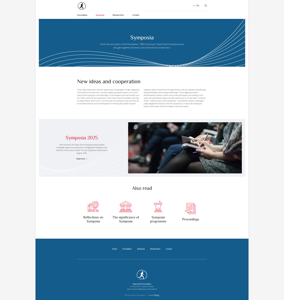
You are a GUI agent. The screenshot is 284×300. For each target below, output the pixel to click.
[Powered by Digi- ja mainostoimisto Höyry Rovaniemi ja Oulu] (153, 295)
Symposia (100, 15)
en (198, 5)
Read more (80, 159)
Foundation (82, 15)
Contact (135, 15)
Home (114, 249)
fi (193, 5)
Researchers (118, 15)
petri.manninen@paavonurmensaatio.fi (142, 289)
